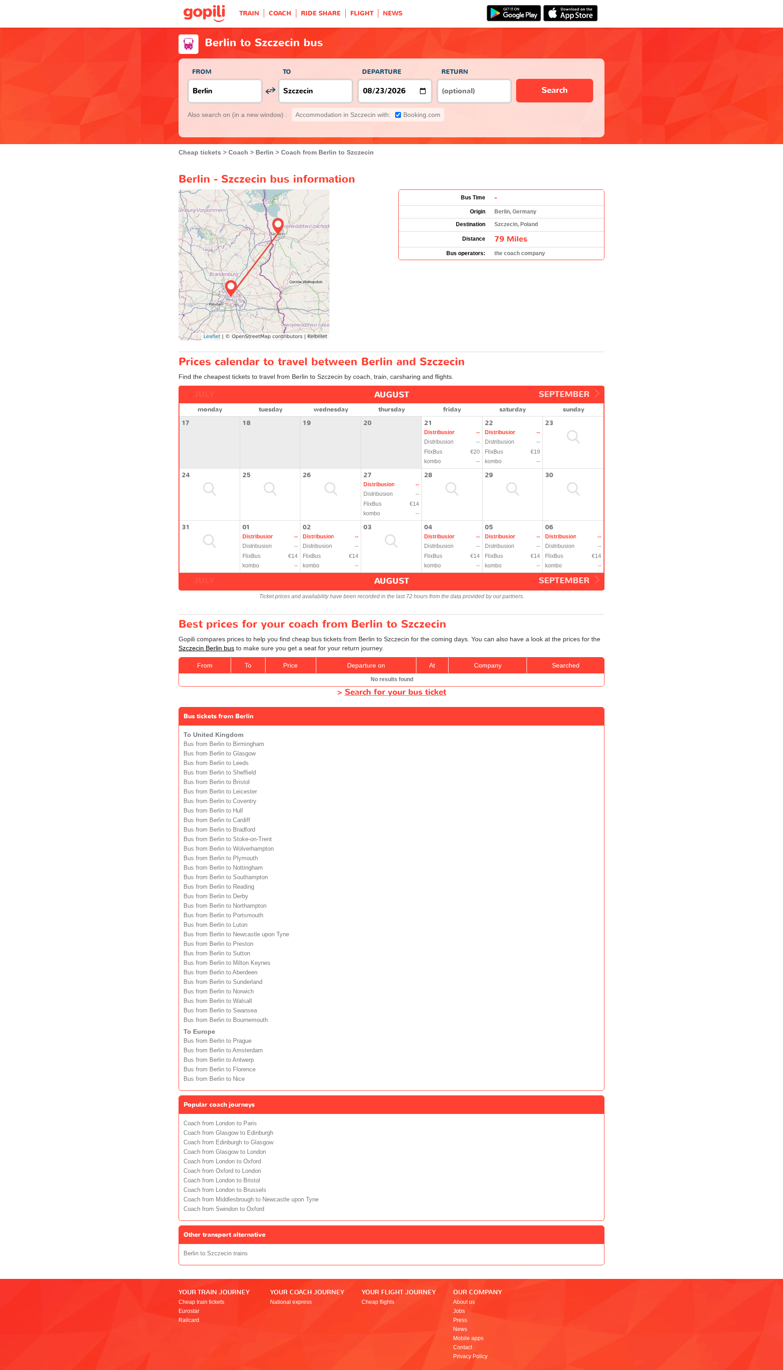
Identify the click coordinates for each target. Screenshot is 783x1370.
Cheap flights (378, 1302)
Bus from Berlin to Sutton (217, 953)
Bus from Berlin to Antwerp (219, 1060)
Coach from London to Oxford (222, 1161)
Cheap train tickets (201, 1302)
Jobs (459, 1311)
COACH (280, 13)
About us (464, 1302)
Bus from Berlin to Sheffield (220, 773)
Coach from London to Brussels (225, 1190)
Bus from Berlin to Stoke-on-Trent (228, 839)
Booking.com (367, 114)
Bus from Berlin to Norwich (219, 991)
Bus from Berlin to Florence (220, 1069)
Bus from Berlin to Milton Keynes (227, 963)
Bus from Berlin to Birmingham (224, 744)
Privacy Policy (470, 1356)
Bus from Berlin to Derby (216, 896)
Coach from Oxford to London (222, 1171)
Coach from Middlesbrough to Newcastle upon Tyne (251, 1199)
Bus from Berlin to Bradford (219, 830)
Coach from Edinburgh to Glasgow (228, 1142)
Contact (462, 1347)
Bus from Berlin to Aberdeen (220, 972)
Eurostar (189, 1311)
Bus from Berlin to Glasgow (220, 753)
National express (291, 1302)
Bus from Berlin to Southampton (226, 877)
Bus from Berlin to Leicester (220, 792)
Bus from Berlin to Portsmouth (223, 915)
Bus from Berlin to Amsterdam (223, 1050)
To (287, 72)
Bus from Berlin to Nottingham (223, 868)
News (460, 1329)
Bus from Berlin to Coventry (220, 801)
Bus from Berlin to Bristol (217, 782)
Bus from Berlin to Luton (215, 925)
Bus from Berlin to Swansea (220, 1010)
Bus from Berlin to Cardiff (217, 820)
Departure (381, 72)
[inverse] (270, 91)
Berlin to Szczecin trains (216, 1253)
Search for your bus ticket (395, 692)
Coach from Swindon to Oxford (224, 1209)
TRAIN (249, 13)
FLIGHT (361, 13)
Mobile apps (468, 1338)
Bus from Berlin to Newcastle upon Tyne (236, 934)
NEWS (392, 13)
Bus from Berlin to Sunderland (223, 982)
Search (554, 90)
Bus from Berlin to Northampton (225, 906)
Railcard (189, 1320)
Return (454, 72)
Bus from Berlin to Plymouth (221, 858)
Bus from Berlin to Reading (219, 887)
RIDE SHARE (321, 13)
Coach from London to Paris (220, 1123)
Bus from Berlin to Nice (214, 1079)
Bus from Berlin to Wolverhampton (229, 849)
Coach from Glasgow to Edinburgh (228, 1133)
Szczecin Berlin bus (206, 648)
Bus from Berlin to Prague (217, 1041)
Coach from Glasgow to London (225, 1152)
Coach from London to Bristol (222, 1180)
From (202, 72)
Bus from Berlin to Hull (213, 811)
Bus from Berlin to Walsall (218, 1001)
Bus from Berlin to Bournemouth (226, 1020)
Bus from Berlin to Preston (218, 944)
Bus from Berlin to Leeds (216, 763)
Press (460, 1320)
